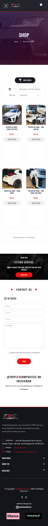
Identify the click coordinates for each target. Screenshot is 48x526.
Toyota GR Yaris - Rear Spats (12, 192)
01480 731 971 (20, 448)
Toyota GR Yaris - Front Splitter (12, 128)
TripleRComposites (22, 489)
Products (26, 42)
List (15, 89)
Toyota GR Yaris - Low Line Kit (36, 128)
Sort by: (12, 95)
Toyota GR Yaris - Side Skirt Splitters (36, 192)
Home (16, 42)
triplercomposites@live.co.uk (26, 452)
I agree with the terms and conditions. (25, 353)
